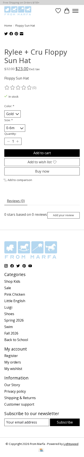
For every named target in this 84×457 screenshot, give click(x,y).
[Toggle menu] (75, 10)
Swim (8, 326)
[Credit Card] (41, 450)
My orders (12, 362)
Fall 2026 (11, 333)
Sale (7, 288)
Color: (9, 106)
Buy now (42, 171)
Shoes (9, 313)
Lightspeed (71, 444)
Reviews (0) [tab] (16, 200)
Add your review (63, 215)
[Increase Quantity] (17, 141)
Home (8, 25)
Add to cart (42, 153)
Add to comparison (20, 180)
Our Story (12, 384)
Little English (14, 300)
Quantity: (10, 134)
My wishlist (13, 368)
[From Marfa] (17, 10)
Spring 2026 (14, 320)
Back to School (16, 339)
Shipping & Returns (20, 397)
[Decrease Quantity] (8, 141)
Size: (8, 120)
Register (11, 355)
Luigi (8, 307)
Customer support (19, 404)
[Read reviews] (18, 87)
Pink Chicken (14, 294)
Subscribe (65, 422)
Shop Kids (12, 281)
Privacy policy (15, 391)
